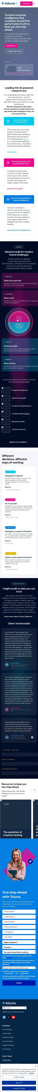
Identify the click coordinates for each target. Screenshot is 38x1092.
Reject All (19, 1082)
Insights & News (8, 1045)
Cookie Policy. (24, 973)
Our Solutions (7, 1029)
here (12, 964)
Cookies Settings (18, 1077)
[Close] (36, 1066)
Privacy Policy (8, 973)
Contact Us (26, 4)
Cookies (31, 1073)
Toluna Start (6, 1033)
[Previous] (30, 790)
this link (9, 958)
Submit (19, 983)
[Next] (34, 790)
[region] (19, 1078)
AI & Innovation (7, 1041)
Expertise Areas (7, 1037)
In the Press (6, 1049)
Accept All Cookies (19, 1088)
